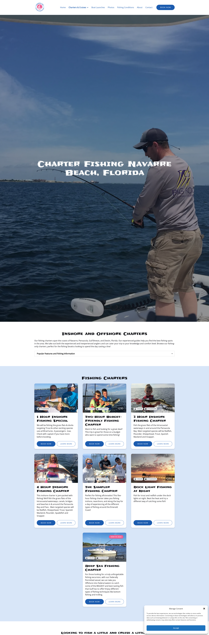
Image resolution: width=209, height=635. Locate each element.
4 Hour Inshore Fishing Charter (53, 489)
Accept (176, 628)
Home (63, 7)
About (139, 7)
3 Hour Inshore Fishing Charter (150, 419)
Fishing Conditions (125, 7)
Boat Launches (98, 7)
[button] (204, 608)
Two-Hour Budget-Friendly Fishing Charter (103, 421)
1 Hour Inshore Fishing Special (52, 419)
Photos (111, 7)
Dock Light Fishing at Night (153, 489)
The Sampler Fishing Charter (101, 489)
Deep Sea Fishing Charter (102, 568)
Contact (149, 7)
